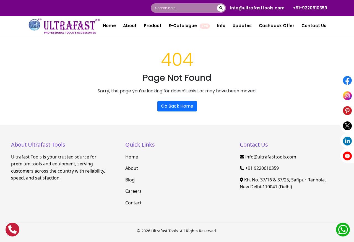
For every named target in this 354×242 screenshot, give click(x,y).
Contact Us (313, 25)
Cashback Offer (276, 25)
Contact (133, 203)
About (130, 25)
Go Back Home (177, 106)
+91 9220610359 (262, 168)
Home (109, 25)
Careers (133, 191)
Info (221, 25)
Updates (242, 25)
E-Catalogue (188, 25)
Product (153, 25)
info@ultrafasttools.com (257, 8)
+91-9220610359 (310, 8)
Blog (130, 180)
